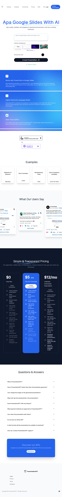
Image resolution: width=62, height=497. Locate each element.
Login (46, 7)
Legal (11, 476)
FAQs (39, 7)
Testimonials (25, 7)
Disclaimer (12, 484)
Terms (11, 481)
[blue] (42, 54)
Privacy (11, 478)
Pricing (33, 7)
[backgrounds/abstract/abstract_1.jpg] (44, 46)
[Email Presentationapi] (59, 491)
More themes (30, 50)
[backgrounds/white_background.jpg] (27, 46)
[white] (46, 54)
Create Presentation (31, 60)
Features (9, 7)
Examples (16, 7)
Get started (31, 451)
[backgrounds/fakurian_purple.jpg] (35, 46)
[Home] (2, 7)
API (44, 7)
